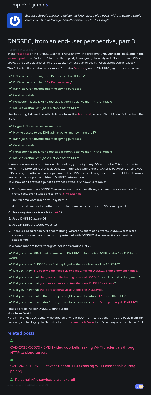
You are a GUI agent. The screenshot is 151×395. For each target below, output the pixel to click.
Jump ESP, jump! (29, 5)
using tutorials (71, 194)
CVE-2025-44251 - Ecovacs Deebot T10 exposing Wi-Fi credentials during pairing (72, 368)
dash (9, 385)
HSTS (103, 296)
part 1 (56, 212)
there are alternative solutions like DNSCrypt (71, 290)
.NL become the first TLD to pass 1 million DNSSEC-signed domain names (85, 271)
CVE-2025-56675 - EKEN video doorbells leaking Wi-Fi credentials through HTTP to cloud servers (73, 350)
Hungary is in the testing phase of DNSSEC (70, 277)
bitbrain (32, 385)
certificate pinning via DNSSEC (114, 302)
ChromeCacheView (80, 322)
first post (22, 54)
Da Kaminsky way (58, 82)
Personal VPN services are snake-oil (45, 380)
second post (16, 58)
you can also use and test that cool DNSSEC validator (77, 283)
